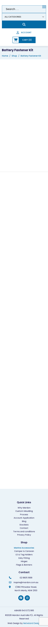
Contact (24, 528)
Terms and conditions (24, 531)
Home (5, 55)
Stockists (24, 524)
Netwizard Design (32, 623)
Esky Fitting (24, 558)
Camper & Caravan (24, 551)
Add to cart (26, 157)
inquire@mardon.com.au (26, 582)
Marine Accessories (24, 547)
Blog (24, 521)
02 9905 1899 (26, 577)
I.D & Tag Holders (24, 554)
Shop (14, 55)
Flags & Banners (24, 564)
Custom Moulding (24, 511)
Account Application (24, 517)
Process (24, 514)
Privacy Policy (24, 534)
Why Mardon (24, 507)
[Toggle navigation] (44, 6)
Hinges (24, 561)
